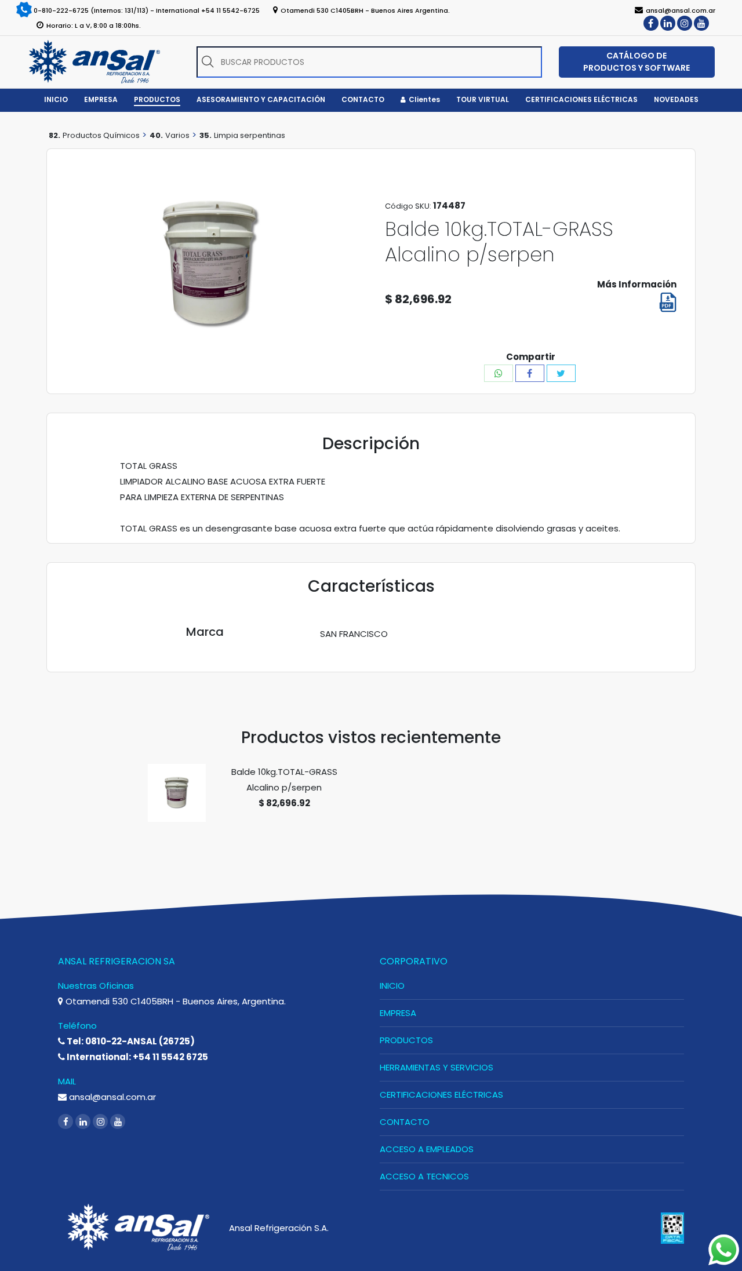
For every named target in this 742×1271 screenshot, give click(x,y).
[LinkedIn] (667, 23)
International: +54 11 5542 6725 (136, 1057)
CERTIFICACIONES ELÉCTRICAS (441, 1094)
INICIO (392, 985)
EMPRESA (398, 1013)
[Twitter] (561, 373)
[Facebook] (651, 23)
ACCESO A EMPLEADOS (427, 1149)
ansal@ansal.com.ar (111, 1097)
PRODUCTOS (406, 1040)
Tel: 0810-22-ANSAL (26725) (130, 1041)
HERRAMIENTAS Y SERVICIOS (436, 1067)
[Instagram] (684, 23)
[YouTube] (701, 23)
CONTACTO (405, 1122)
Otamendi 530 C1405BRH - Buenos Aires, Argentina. (174, 1001)
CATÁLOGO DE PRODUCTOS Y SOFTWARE (636, 62)
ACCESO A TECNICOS (424, 1176)
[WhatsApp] (498, 373)
